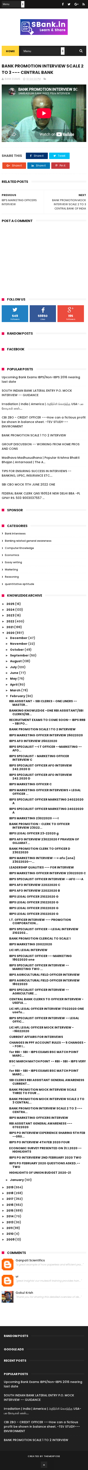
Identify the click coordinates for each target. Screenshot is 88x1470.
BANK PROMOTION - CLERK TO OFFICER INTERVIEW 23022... (39, 826)
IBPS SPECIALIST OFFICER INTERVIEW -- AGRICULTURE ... (39, 992)
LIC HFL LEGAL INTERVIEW (28, 950)
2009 (10, 1239)
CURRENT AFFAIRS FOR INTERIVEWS (36, 1037)
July (14, 667)
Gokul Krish (24, 1293)
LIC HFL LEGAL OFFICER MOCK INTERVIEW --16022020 (41, 1029)
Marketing (11, 569)
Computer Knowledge (19, 548)
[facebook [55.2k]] (62, 4)
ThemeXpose (52, 1456)
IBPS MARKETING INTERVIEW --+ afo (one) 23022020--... (42, 860)
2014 (10, 1216)
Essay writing (13, 562)
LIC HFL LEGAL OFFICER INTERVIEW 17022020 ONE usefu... (46, 1010)
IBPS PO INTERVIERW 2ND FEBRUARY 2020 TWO (45, 1157)
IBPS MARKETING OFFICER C (30, 784)
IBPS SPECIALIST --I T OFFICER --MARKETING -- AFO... (45, 748)
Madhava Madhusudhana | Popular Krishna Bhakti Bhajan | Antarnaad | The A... (40, 460)
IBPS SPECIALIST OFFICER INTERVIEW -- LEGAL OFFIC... (44, 1020)
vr (17, 1276)
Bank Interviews (15, 533)
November (19, 644)
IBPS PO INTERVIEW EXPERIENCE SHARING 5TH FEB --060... (47, 1135)
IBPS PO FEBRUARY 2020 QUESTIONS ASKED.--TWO (44, 1165)
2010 (10, 1234)
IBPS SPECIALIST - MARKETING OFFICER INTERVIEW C (39, 758)
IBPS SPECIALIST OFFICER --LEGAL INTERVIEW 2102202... (43, 931)
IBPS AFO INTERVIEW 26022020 (33, 741)
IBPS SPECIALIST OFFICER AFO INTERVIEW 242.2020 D (40, 767)
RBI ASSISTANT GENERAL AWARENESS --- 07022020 (40, 1125)
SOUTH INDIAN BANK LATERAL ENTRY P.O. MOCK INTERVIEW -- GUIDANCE (37, 392)
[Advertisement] (44, 257)
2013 (10, 1222)
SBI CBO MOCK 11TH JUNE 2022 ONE (28, 484)
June (14, 673)
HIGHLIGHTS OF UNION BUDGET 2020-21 (40, 1173)
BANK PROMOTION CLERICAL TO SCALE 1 (39, 938)
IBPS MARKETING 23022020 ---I (34, 818)
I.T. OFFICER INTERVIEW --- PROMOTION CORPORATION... (40, 922)
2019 (10, 1187)
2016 (10, 1205)
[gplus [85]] (76, 4)
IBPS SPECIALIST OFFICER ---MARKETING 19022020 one (40, 958)
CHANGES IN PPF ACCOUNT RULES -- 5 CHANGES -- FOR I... (47, 1044)
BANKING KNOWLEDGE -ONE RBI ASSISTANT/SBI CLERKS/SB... (46, 712)
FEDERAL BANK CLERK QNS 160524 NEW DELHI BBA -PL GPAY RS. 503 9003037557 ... (41, 495)
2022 (10, 621)
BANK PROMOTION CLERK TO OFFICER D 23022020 (39, 850)
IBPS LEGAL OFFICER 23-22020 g (34, 833)
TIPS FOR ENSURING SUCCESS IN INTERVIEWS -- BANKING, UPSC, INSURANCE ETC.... (36, 473)
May (14, 678)
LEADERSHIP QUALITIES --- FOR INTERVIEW (41, 867)
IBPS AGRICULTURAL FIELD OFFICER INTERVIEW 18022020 (44, 982)
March (15, 690)
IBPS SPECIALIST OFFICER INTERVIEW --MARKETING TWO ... (39, 967)
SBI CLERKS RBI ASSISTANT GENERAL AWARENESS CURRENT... (46, 1082)
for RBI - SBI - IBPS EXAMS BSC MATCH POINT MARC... (44, 1054)
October (17, 650)
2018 (10, 1193)
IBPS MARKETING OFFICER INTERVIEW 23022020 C (47, 873)
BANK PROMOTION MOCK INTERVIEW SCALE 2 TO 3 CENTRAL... (46, 1101)
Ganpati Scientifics (30, 1260)
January (17, 1180)
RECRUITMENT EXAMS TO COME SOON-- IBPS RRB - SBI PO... (47, 722)
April (14, 684)
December (19, 638)
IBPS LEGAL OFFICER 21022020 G (34, 896)
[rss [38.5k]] (83, 4)
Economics (12, 555)
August (16, 661)
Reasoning (12, 577)
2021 (10, 627)
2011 (9, 1228)
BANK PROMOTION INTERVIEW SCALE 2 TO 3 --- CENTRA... (45, 1110)
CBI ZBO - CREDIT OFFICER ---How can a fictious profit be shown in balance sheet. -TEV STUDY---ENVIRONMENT (44, 421)
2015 (10, 1210)
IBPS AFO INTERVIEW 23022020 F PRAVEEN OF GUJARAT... (44, 841)
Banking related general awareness (28, 541)
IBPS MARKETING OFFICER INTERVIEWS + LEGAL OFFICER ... (45, 792)
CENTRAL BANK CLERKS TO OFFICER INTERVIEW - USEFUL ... (46, 1001)
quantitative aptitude (19, 584)
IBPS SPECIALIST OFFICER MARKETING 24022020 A (46, 801)
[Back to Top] (44, 1464)
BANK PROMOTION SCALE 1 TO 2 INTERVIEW (34, 435)
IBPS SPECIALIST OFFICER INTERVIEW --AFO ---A (46, 879)
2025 (10, 604)
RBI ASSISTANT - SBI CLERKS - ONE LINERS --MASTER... (43, 703)
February (18, 696)
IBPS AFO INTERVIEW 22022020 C (34, 885)
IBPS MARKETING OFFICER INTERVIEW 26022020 (46, 735)
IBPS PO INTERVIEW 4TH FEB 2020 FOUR (39, 1142)
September (19, 655)
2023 (10, 615)
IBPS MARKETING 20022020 (30, 944)
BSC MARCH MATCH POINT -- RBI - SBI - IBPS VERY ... (47, 1063)
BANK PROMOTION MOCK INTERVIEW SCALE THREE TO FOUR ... (42, 1091)
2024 (10, 609)
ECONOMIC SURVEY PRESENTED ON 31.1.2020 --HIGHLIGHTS (45, 1150)
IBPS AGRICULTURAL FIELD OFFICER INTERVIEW (44, 975)
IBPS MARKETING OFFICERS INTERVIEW (38, 1118)
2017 (10, 1199)
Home (10, 51)
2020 (10, 633)
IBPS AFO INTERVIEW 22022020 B (34, 890)
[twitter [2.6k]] (69, 4)
